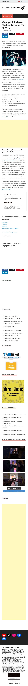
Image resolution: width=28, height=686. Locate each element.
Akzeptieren (8, 202)
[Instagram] (21, 1)
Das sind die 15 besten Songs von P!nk (12, 321)
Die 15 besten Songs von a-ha (10, 340)
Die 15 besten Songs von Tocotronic (12, 330)
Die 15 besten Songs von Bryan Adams (12, 333)
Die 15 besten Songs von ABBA (11, 335)
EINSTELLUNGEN (14, 681)
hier (19, 208)
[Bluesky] (4, 638)
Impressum (17, 683)
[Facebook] (25, 1)
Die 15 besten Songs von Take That (11, 318)
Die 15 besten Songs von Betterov (11, 323)
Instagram (4, 226)
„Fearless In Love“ (6, 189)
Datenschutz (11, 683)
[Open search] (24, 16)
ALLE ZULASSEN (14, 675)
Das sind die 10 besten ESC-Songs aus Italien (14, 414)
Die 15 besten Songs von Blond (10, 316)
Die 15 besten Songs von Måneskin (11, 338)
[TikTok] (23, 1)
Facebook (4, 224)
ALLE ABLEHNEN (14, 678)
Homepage (4, 222)
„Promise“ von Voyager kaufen (9, 232)
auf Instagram (20, 79)
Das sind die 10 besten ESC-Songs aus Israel (14, 434)
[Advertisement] (14, 134)
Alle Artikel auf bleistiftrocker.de (10, 228)
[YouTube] (19, 1)
